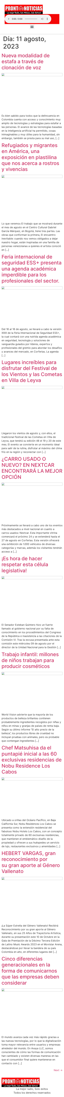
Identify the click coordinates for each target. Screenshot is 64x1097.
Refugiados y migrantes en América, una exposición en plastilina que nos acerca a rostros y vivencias (30, 157)
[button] (32, 26)
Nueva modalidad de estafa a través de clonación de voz (26, 61)
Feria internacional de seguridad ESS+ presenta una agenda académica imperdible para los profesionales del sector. (32, 269)
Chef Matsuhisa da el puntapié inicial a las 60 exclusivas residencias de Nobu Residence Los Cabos (32, 760)
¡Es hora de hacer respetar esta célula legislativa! (25, 564)
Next (58, 1070)
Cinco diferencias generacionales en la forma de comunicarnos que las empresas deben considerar (30, 971)
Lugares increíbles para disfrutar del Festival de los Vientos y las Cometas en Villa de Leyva (32, 371)
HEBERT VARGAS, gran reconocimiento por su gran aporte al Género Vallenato (31, 862)
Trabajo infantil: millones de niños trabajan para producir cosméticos (30, 660)
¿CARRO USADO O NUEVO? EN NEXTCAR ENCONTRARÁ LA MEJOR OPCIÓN (32, 468)
